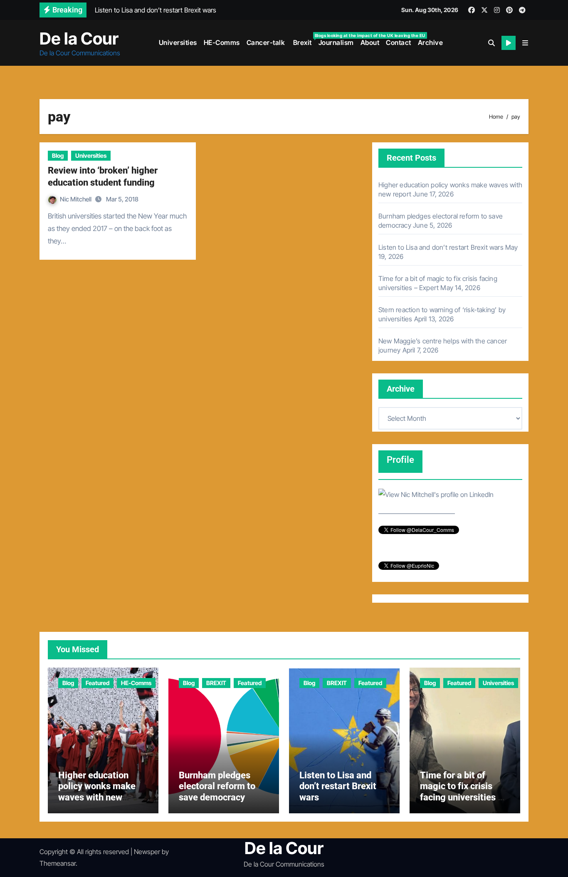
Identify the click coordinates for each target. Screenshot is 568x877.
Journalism (336, 42)
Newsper (147, 851)
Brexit (303, 40)
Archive (430, 42)
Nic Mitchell (76, 199)
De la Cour (79, 38)
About (370, 42)
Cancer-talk (266, 42)
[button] (525, 43)
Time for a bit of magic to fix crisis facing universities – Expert (462, 791)
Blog (58, 155)
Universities (178, 42)
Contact (398, 42)
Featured (97, 682)
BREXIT (216, 682)
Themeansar (58, 863)
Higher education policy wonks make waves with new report (97, 791)
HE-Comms (222, 42)
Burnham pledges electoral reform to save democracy (217, 786)
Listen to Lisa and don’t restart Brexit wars (441, 247)
